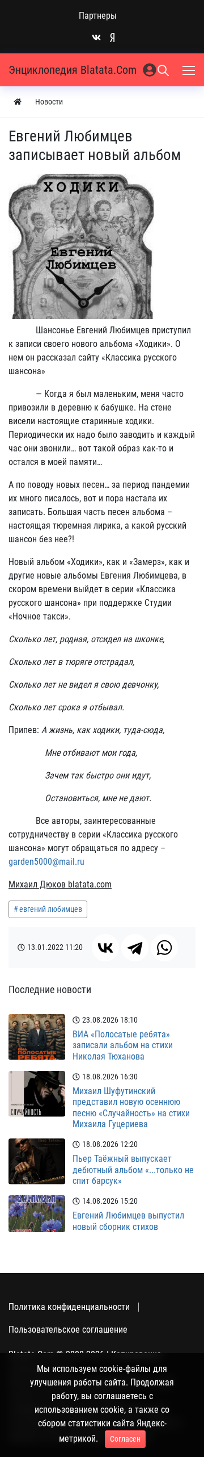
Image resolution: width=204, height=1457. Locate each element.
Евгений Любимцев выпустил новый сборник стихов (128, 1221)
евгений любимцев (50, 909)
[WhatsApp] (164, 947)
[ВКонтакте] (105, 947)
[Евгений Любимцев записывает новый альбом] (81, 246)
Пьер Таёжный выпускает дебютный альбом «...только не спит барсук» (133, 1169)
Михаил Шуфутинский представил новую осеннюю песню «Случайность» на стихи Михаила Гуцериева (131, 1107)
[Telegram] (134, 947)
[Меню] (189, 69)
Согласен (125, 1438)
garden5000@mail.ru (46, 861)
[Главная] (17, 102)
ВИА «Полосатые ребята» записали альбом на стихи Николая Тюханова (123, 1045)
